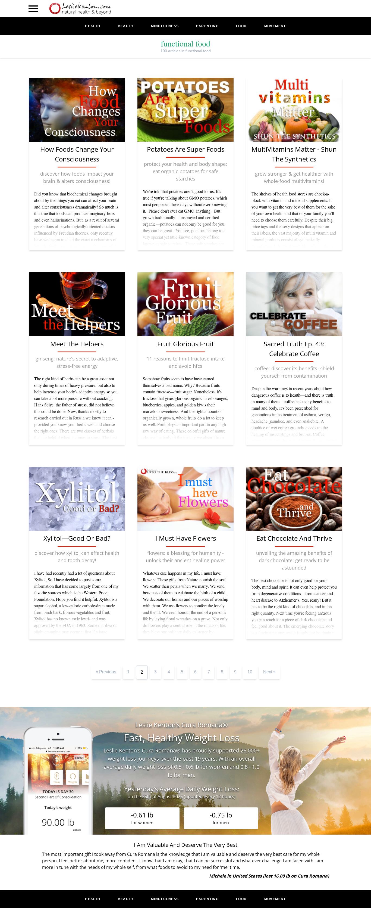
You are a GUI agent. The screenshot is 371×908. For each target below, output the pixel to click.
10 (249, 672)
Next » (269, 672)
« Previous (106, 672)
